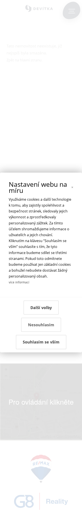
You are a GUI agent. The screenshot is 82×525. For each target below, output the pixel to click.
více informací (19, 282)
